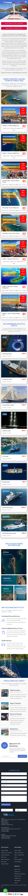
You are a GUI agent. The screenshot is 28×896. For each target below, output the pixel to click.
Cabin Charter (4, 850)
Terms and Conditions (19, 874)
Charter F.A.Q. (17, 878)
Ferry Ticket (4, 861)
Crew (15, 857)
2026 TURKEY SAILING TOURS (14, 28)
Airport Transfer (5, 859)
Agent (15, 882)
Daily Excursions (5, 855)
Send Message (6, 804)
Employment (17, 880)
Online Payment (5, 864)
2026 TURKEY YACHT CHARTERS (14, 23)
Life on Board (17, 861)
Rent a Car (3, 857)
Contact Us (17, 871)
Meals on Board (18, 859)
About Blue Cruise (18, 852)
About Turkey (17, 850)
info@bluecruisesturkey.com (7, 824)
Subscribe (22, 756)
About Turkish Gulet (19, 855)
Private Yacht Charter (6, 852)
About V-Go (17, 869)
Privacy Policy (17, 876)
